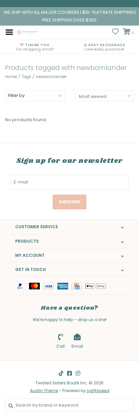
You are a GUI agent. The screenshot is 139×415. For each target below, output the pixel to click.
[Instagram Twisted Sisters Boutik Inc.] (78, 373)
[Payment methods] (22, 285)
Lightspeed (98, 390)
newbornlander (51, 76)
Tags (26, 76)
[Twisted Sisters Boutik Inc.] (27, 32)
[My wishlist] (115, 32)
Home (11, 76)
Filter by (16, 95)
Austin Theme (44, 390)
